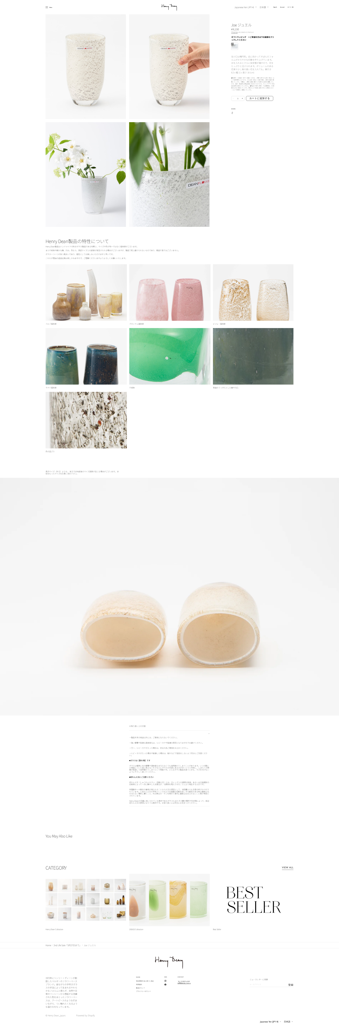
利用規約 (139, 984)
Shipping (234, 32)
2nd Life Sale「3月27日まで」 (67, 945)
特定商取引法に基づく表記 (145, 981)
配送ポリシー (140, 988)
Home (48, 945)
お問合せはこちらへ (184, 983)
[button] (275, 7)
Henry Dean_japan (56, 1015)
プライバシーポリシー (143, 991)
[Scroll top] (335, 1031)
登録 (290, 985)
